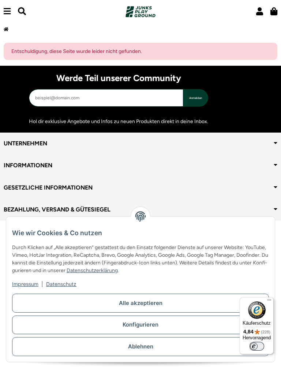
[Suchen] (22, 11)
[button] (259, 11)
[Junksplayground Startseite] (140, 11)
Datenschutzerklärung (92, 270)
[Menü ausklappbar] (7, 11)
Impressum (25, 284)
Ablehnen (140, 346)
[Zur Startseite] (6, 29)
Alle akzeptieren (140, 302)
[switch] (257, 346)
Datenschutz (61, 284)
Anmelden (195, 98)
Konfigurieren (140, 324)
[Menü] (269, 301)
